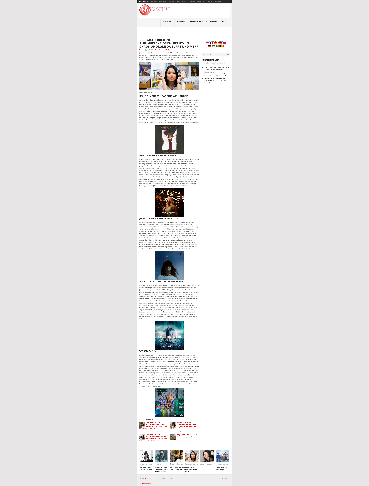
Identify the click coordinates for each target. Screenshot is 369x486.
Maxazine (142, 50)
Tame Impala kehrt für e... (158, 1)
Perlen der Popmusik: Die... (177, 1)
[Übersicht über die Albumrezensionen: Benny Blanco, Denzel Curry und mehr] (192, 456)
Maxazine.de (149, 478)
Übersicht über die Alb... (197, 1)
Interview (181, 21)
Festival (225, 21)
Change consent (145, 484)
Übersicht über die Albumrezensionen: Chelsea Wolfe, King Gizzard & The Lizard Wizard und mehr (215, 74)
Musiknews (167, 21)
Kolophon (225, 478)
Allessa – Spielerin (209, 83)
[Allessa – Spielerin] (207, 456)
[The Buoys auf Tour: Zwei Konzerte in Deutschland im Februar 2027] (222, 456)
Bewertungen (195, 21)
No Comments (170, 50)
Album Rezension (160, 50)
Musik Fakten (211, 21)
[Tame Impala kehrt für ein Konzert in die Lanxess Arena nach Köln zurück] (146, 456)
